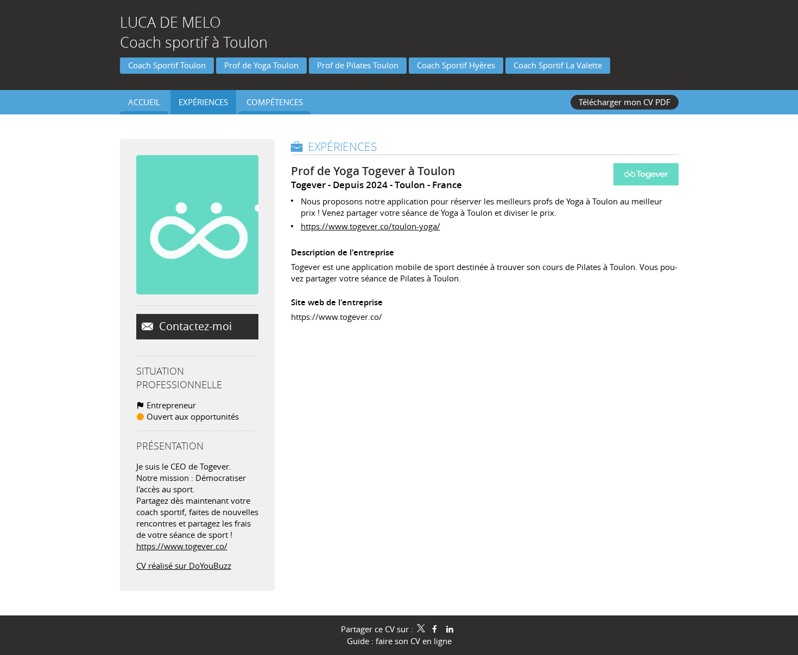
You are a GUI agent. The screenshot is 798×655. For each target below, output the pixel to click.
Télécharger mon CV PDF (624, 102)
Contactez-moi (194, 326)
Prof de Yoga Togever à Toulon (373, 170)
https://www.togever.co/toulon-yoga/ (370, 226)
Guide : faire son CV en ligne (399, 640)
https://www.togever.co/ (181, 546)
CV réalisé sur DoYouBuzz (183, 565)
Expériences (342, 146)
